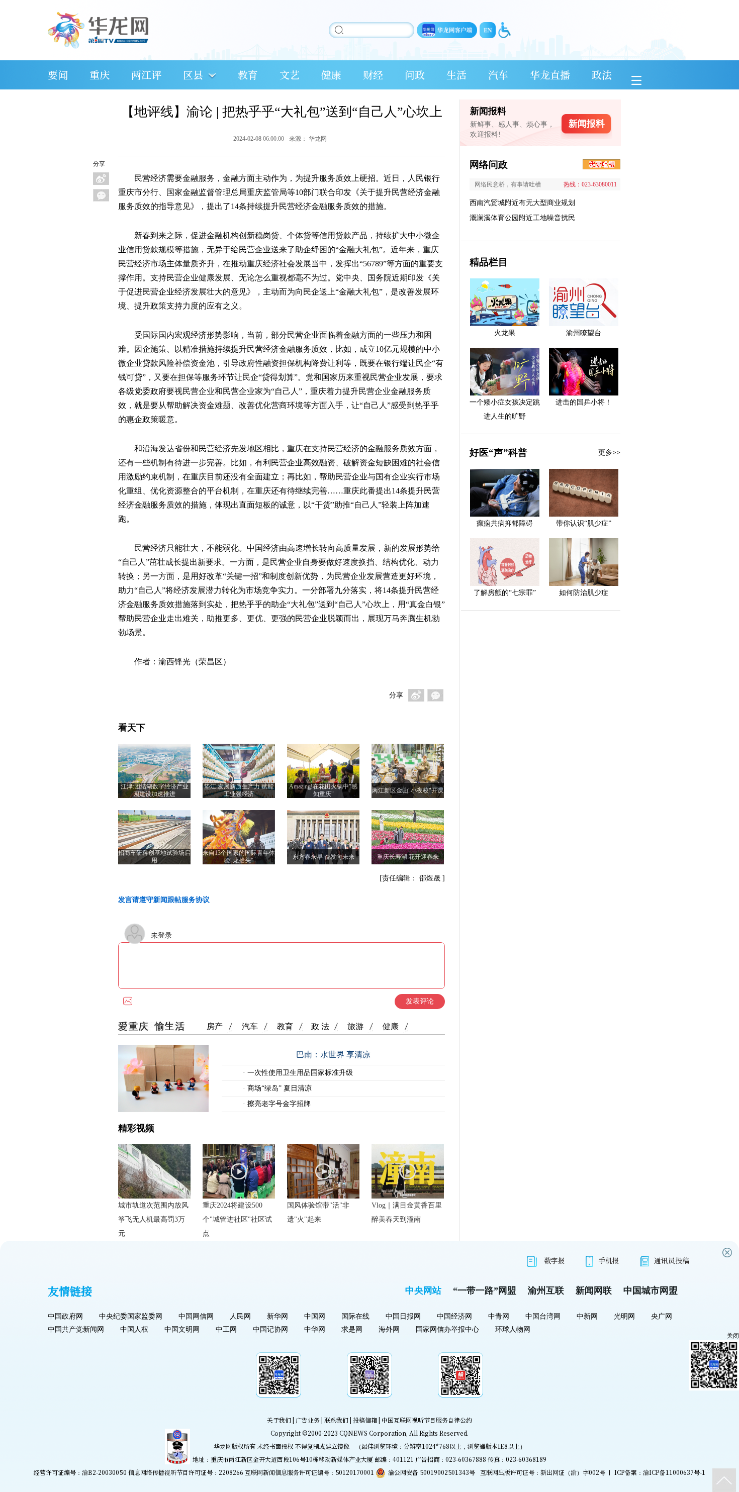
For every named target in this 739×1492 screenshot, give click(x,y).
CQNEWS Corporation (372, 1433)
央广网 (661, 1316)
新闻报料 (587, 124)
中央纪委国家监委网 (130, 1316)
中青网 (498, 1316)
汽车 (498, 74)
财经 (373, 74)
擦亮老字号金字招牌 (278, 1104)
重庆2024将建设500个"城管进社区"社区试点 (237, 1219)
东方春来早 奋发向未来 (323, 856)
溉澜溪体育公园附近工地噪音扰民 (522, 218)
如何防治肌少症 (583, 592)
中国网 (314, 1316)
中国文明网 (182, 1329)
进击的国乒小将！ (584, 402)
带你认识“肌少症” (583, 523)
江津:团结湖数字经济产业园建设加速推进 (155, 790)
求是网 (351, 1329)
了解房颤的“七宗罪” (505, 592)
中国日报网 (403, 1316)
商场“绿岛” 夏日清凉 (278, 1088)
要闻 (58, 74)
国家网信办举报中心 (447, 1329)
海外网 (389, 1329)
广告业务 (308, 1420)
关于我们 (279, 1420)
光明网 (624, 1316)
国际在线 (355, 1316)
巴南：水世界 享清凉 (333, 1054)
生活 (456, 74)
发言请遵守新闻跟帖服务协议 (164, 900)
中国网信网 (196, 1316)
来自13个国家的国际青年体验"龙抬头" (239, 856)
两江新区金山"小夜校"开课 (407, 790)
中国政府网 (65, 1316)
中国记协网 (270, 1329)
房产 (215, 1026)
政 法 (320, 1026)
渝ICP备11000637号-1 (674, 1472)
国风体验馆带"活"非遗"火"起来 (318, 1212)
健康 (331, 74)
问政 (415, 74)
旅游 (355, 1026)
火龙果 (504, 333)
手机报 (608, 1260)
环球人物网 (512, 1329)
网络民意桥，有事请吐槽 (508, 184)
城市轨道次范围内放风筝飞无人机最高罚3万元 (153, 1219)
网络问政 (489, 164)
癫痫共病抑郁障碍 (505, 523)
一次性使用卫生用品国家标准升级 (299, 1072)
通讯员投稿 (671, 1260)
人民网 (240, 1316)
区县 (193, 74)
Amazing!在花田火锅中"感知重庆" (323, 790)
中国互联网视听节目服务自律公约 (427, 1420)
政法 (602, 74)
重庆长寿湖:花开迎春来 (408, 856)
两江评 (146, 74)
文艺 (290, 74)
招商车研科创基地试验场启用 (154, 856)
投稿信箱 (365, 1420)
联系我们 (336, 1420)
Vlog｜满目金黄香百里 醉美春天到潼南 (407, 1212)
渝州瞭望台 (583, 333)
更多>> (609, 452)
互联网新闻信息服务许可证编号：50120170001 (309, 1472)
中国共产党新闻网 (76, 1329)
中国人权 (134, 1329)
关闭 (733, 1335)
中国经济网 (454, 1316)
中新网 (587, 1316)
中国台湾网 (543, 1316)
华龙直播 (550, 74)
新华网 (277, 1316)
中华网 (314, 1329)
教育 (248, 74)
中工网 (226, 1329)
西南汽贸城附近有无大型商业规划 (522, 203)
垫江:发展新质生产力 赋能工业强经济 (238, 790)
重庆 (99, 74)
